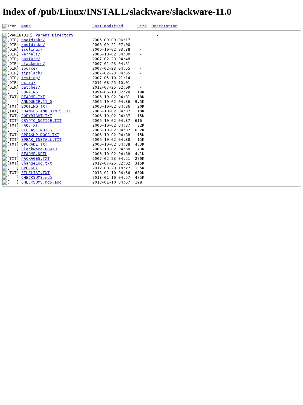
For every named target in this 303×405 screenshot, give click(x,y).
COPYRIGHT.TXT (36, 116)
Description (165, 26)
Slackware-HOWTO (39, 149)
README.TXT (33, 97)
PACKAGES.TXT (35, 158)
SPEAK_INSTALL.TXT (41, 139)
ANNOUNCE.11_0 (36, 101)
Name (26, 26)
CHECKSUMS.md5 (36, 177)
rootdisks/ (33, 44)
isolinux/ (32, 49)
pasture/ (30, 59)
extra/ (28, 82)
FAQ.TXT (29, 125)
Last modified (107, 26)
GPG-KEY (29, 168)
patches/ (30, 87)
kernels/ (30, 54)
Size (142, 26)
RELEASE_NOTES (36, 130)
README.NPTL (34, 154)
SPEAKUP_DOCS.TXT (40, 135)
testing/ (30, 78)
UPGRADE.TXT (34, 144)
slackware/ (33, 63)
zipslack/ (32, 73)
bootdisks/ (33, 40)
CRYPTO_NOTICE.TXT (41, 120)
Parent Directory (54, 35)
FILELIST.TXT (35, 172)
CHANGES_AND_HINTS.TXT (46, 111)
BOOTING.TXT (34, 106)
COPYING (29, 92)
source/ (29, 68)
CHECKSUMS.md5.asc (41, 182)
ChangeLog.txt (36, 163)
